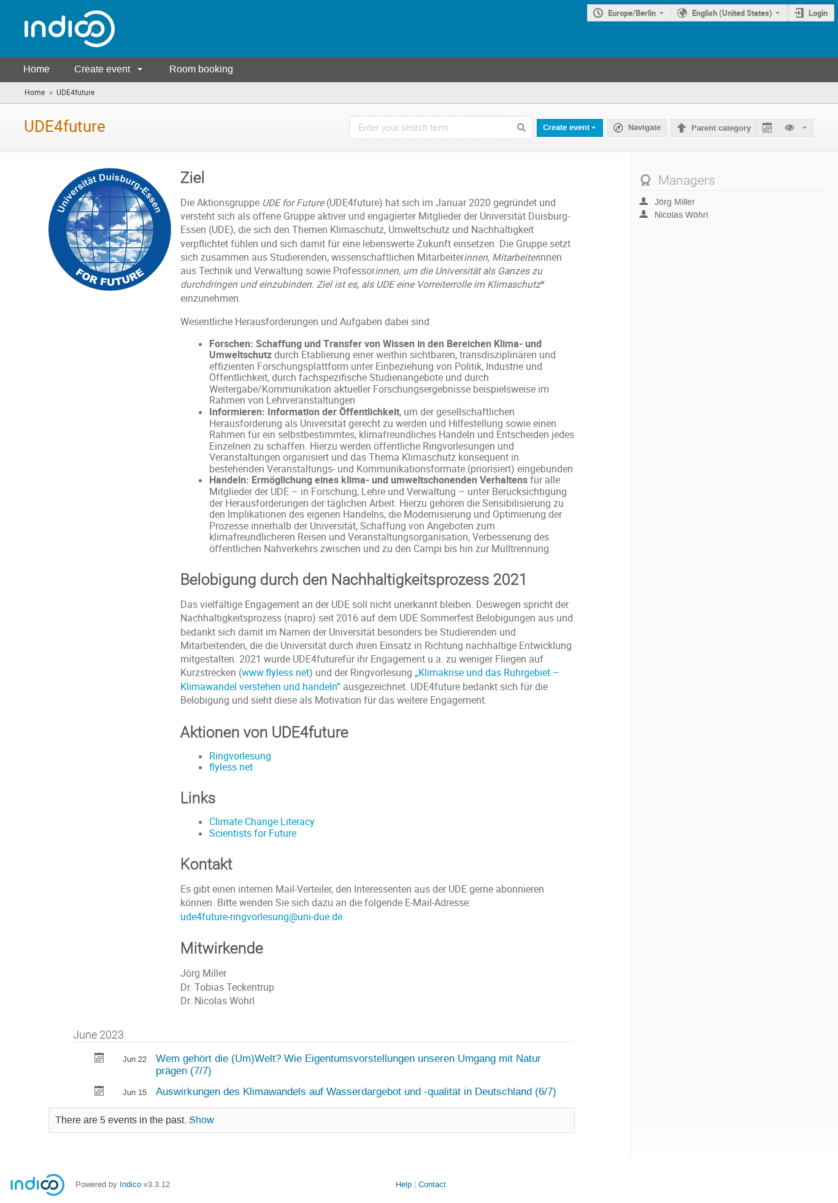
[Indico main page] (57, 28)
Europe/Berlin (632, 12)
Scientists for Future (252, 833)
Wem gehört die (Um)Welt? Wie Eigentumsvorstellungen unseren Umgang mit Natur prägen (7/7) (348, 1064)
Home (36, 69)
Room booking (201, 69)
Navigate (644, 127)
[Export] (767, 128)
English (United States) (732, 12)
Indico (130, 1184)
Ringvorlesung (240, 756)
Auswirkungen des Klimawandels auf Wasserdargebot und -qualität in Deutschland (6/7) (356, 1091)
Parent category (721, 128)
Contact (432, 1184)
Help (404, 1184)
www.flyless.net (275, 672)
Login (818, 12)
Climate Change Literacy (262, 821)
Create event (102, 69)
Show (201, 1120)
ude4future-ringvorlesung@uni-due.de (261, 916)
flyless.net (231, 767)
